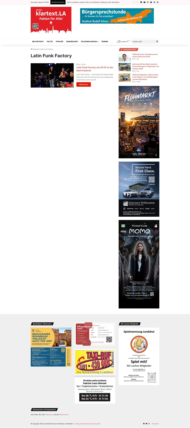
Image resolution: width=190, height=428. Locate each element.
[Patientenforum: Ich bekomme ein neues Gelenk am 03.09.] (125, 57)
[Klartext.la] (51, 20)
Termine (104, 41)
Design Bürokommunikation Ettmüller (88, 424)
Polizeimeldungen (89, 41)
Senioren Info (72, 41)
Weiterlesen (83, 84)
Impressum (49, 414)
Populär (59, 41)
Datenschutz (64, 414)
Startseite (39, 41)
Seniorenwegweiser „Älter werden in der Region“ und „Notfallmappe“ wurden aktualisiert (145, 77)
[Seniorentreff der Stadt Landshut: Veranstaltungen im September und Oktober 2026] (125, 67)
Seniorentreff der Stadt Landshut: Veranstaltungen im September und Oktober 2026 (145, 66)
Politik (50, 41)
